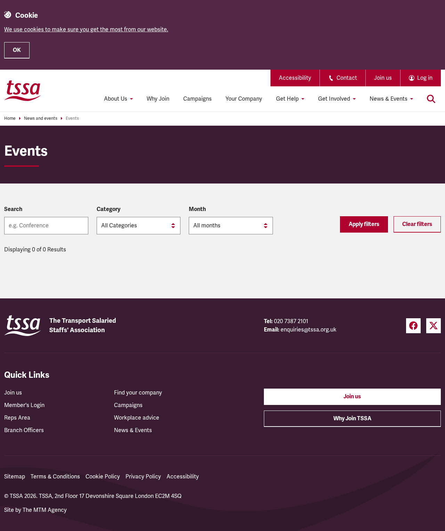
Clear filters (417, 224)
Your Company (244, 98)
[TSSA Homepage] (22, 90)
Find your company (138, 392)
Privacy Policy (143, 476)
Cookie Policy (103, 476)
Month (197, 209)
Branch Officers (24, 430)
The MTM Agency (45, 510)
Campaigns (197, 98)
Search (13, 209)
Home (10, 118)
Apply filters (364, 224)
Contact (347, 78)
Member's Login (24, 405)
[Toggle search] (431, 98)
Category (108, 209)
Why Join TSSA (352, 418)
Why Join (158, 98)
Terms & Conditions (55, 476)
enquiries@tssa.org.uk (309, 329)
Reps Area (17, 417)
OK (17, 50)
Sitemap (14, 476)
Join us (383, 78)
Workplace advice (136, 417)
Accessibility (295, 78)
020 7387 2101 (291, 321)
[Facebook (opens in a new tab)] (413, 325)
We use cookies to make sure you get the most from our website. (86, 29)
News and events (40, 118)
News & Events (133, 430)
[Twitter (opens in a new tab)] (433, 325)
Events (72, 118)
